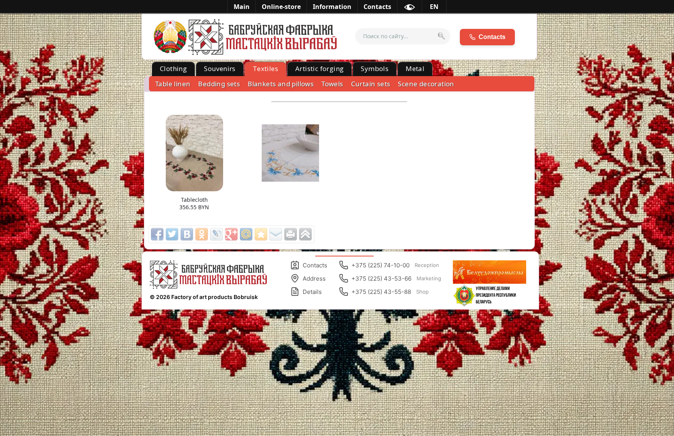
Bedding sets (219, 83)
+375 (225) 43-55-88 (390, 291)
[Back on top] (305, 234)
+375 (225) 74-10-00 (395, 265)
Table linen (172, 83)
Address (314, 278)
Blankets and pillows (281, 83)
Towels (332, 83)
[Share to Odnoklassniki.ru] (201, 234)
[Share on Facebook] (157, 234)
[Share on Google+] (231, 234)
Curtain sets (370, 83)
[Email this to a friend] (276, 234)
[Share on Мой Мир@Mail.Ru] (246, 234)
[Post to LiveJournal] (216, 234)
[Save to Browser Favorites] (261, 234)
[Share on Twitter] (172, 234)
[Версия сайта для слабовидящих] (409, 8)
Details (312, 291)
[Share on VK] (187, 234)
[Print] (290, 234)
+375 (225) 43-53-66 (396, 278)
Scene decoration (426, 83)
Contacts (315, 265)
